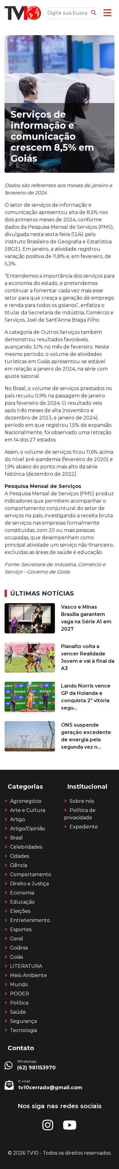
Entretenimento (30, 920)
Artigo (17, 819)
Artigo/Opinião (27, 829)
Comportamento (30, 874)
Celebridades (26, 847)
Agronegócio (25, 801)
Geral (16, 939)
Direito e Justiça (29, 884)
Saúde (18, 1012)
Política (19, 1003)
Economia (22, 893)
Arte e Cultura (27, 810)
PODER (19, 994)
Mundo (19, 984)
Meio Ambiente (28, 975)
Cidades (19, 856)
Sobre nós (82, 801)
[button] (107, 13)
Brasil (16, 838)
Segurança (23, 1021)
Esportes (20, 929)
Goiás (16, 957)
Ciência (18, 865)
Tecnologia (23, 1030)
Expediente (84, 827)
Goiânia (19, 948)
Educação (22, 902)
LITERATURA (26, 966)
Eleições (20, 911)
